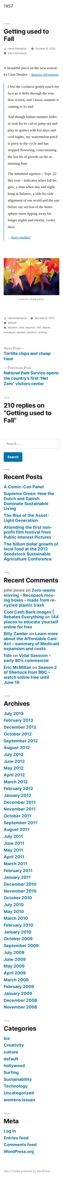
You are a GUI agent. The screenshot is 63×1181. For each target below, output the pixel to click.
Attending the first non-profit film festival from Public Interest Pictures (28, 532)
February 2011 (18, 870)
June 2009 (15, 959)
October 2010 (18, 897)
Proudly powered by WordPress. (31, 1171)
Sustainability (18, 1079)
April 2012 (14, 774)
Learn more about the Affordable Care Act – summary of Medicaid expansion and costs (31, 641)
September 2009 (21, 945)
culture (11, 1051)
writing (42, 332)
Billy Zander (16, 633)
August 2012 (17, 747)
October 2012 (18, 733)
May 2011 (13, 850)
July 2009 (14, 952)
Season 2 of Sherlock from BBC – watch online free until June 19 (30, 675)
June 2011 (14, 843)
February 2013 (18, 720)
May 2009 (14, 966)
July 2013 (14, 713)
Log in (10, 1131)
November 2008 (20, 1007)
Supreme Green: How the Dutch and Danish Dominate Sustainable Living (29, 501)
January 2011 (17, 877)
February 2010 (18, 925)
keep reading (20, 237)
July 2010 (14, 904)
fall (39, 327)
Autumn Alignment (44, 74)
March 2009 (16, 979)
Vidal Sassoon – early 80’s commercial (27, 658)
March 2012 (16, 781)
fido (8, 655)
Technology (16, 1086)
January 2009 (18, 993)
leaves (46, 327)
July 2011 (13, 836)
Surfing (11, 1072)
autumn (12, 327)
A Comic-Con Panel (24, 486)
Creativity (14, 1045)
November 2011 (20, 808)
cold (21, 327)
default (12, 322)
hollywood (14, 1065)
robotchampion (17, 48)
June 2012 (14, 761)
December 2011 (20, 802)
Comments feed (20, 1144)
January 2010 (17, 931)
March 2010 (16, 918)
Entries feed (16, 1137)
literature (9, 332)
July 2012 (14, 754)
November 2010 (20, 891)
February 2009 (19, 986)
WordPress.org (19, 1151)
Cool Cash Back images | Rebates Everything (29, 614)
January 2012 (17, 795)
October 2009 (18, 938)
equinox (30, 327)
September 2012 (21, 740)
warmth (31, 332)
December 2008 (20, 1000)
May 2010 (14, 911)
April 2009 (15, 972)
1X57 (8, 6)
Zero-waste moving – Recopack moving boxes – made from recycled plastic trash (30, 598)
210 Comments (17, 53)
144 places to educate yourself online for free (31, 621)
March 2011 (15, 863)
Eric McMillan (17, 667)
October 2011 (17, 815)
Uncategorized (19, 1092)
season (21, 332)
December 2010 (20, 884)
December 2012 (20, 727)
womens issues (19, 1099)
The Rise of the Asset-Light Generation (26, 518)
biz (7, 1038)
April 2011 (14, 856)
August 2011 (16, 829)
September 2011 (20, 822)
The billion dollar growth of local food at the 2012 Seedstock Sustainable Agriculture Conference (31, 551)
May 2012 (14, 768)
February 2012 (18, 788)
